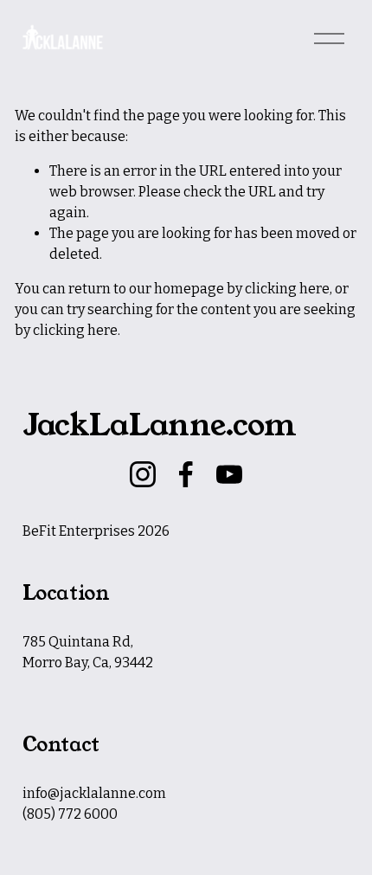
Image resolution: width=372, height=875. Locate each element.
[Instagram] (143, 474)
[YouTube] (229, 474)
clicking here (287, 288)
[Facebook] (186, 474)
